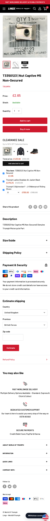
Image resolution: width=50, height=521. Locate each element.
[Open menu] (4, 9)
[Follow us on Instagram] (15, 486)
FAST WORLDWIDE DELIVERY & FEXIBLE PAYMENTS (25, 2)
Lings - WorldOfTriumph (11, 515)
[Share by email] (45, 207)
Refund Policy (9, 359)
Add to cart (25, 120)
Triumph (6, 86)
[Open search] (34, 8)
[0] (45, 8)
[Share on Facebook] (30, 207)
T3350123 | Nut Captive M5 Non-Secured (23, 172)
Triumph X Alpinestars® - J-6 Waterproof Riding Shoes (25, 187)
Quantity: (7, 111)
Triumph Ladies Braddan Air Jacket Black (23, 180)
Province (7, 319)
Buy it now (25, 129)
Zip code (6, 331)
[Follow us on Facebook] (4, 486)
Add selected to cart (16, 163)
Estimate (11, 348)
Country (6, 307)
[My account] (39, 8)
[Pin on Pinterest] (35, 207)
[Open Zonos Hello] (44, 516)
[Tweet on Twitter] (40, 207)
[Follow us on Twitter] (9, 486)
